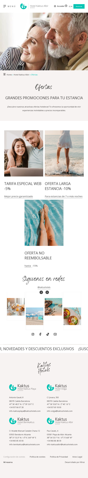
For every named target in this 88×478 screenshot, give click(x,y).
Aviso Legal (77, 457)
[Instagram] (32, 334)
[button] (70, 6)
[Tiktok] (47, 334)
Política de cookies (37, 457)
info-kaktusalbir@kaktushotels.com (62, 444)
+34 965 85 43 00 (16, 441)
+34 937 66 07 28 (16, 407)
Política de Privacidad (59, 457)
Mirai (82, 462)
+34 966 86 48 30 (54, 441)
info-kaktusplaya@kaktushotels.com (24, 411)
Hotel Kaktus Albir (21, 74)
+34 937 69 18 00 (54, 407)
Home (9, 74)
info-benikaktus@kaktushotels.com (24, 444)
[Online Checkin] (52, 6)
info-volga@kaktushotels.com (59, 411)
